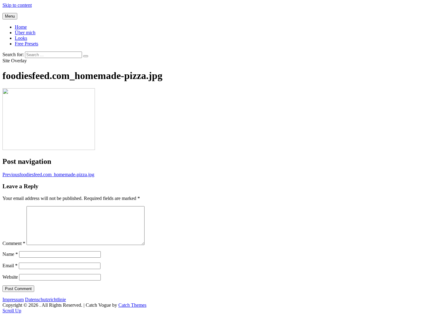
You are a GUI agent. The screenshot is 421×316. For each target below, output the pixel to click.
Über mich (25, 32)
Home (21, 27)
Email (10, 265)
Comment (13, 243)
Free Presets (26, 43)
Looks (21, 38)
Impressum (13, 299)
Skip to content (17, 5)
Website (10, 277)
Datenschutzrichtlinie (45, 299)
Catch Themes (132, 305)
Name (10, 254)
